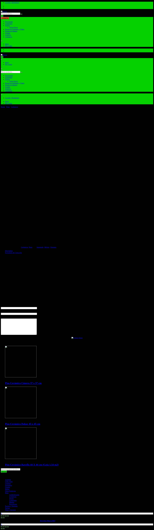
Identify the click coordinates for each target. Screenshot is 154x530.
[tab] (79, 251)
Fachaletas (8, 485)
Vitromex (53, 247)
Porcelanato (9, 22)
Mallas (7, 489)
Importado (40, 247)
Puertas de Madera (11, 31)
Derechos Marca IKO (47, 521)
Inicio (7, 44)
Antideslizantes (14, 495)
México (46, 247)
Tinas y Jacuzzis (10, 510)
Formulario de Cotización (13, 253)
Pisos (8, 107)
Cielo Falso (9, 482)
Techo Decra (13, 27)
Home (3, 107)
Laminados (8, 24)
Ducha (11, 498)
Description (9, 251)
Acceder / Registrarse (12, 2)
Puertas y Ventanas (11, 506)
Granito (7, 33)
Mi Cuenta (8, 46)
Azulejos (8, 35)
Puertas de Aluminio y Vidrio (14, 29)
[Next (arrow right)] (4, 528)
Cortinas (8, 483)
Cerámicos (8, 37)
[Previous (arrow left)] (2, 528)
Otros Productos (10, 491)
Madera (11, 502)
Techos (7, 25)
